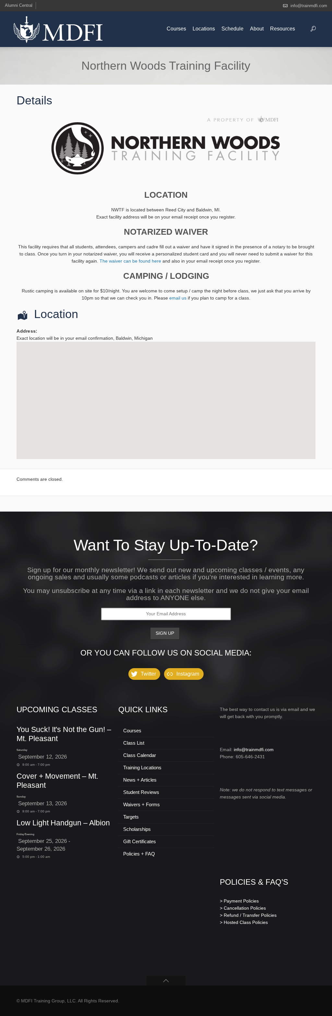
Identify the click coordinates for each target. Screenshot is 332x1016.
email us (177, 298)
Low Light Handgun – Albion (63, 823)
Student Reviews (141, 792)
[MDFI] (58, 29)
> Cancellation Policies (243, 908)
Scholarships (137, 829)
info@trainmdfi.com (308, 5)
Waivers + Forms (141, 804)
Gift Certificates (139, 841)
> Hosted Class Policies (244, 922)
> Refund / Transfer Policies (248, 915)
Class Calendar (139, 755)
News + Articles (140, 780)
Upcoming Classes (57, 709)
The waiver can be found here (130, 261)
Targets (131, 817)
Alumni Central (18, 5)
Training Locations (142, 767)
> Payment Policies (239, 901)
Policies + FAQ (139, 854)
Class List (133, 743)
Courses (132, 730)
